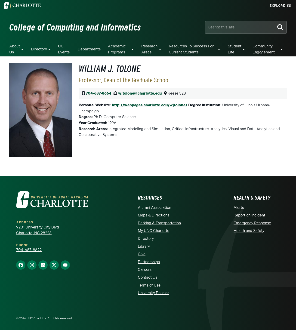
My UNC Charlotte (153, 230)
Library (144, 246)
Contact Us (147, 277)
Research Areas (149, 49)
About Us (14, 49)
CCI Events (64, 49)
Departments (89, 49)
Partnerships (149, 262)
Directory (39, 49)
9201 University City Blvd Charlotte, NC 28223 (37, 230)
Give (141, 254)
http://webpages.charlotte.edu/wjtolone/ (149, 105)
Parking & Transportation (159, 223)
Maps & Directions (153, 215)
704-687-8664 (98, 93)
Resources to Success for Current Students (191, 49)
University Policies (153, 293)
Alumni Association (154, 207)
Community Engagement (264, 49)
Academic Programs (117, 49)
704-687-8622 (29, 250)
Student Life (234, 49)
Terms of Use (149, 285)
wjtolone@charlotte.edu (140, 93)
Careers (144, 269)
